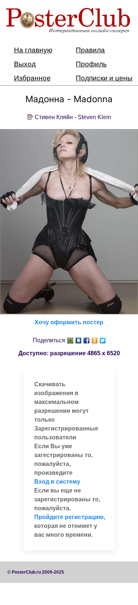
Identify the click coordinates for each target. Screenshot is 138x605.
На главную (33, 50)
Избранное (32, 78)
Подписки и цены (104, 78)
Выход (25, 64)
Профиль (91, 64)
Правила (90, 50)
